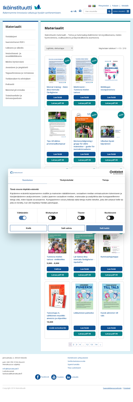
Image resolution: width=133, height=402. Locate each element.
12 (87, 344)
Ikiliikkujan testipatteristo (108, 88)
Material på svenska (15, 90)
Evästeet (127, 388)
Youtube (60, 377)
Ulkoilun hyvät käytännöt (107, 142)
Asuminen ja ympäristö (17, 67)
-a (71, 11)
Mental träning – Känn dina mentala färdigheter (57, 90)
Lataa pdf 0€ (57, 103)
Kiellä (28, 228)
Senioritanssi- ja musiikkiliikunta (14, 54)
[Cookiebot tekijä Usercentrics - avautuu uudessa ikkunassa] (111, 173)
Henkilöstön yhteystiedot (78, 358)
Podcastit (10, 84)
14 (96, 344)
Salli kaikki (104, 228)
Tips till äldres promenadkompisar (56, 142)
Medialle (125, 5)
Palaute (115, 5)
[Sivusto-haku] (109, 11)
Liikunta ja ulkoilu (15, 48)
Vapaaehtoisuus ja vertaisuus (20, 73)
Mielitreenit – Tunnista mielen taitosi (81, 90)
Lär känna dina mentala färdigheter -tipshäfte (84, 259)
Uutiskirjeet (11, 36)
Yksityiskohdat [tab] (66, 180)
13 (92, 344)
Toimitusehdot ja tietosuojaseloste (14, 96)
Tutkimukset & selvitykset (18, 79)
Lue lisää (58, 97)
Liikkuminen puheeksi (84, 312)
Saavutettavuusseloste (112, 388)
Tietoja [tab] (105, 180)
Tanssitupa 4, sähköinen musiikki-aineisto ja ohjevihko (56, 315)
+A (74, 11)
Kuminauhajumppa (109, 256)
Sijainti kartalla (73, 364)
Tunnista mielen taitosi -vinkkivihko (56, 258)
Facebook (45, 377)
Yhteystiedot (103, 5)
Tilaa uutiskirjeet (74, 368)
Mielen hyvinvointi (15, 62)
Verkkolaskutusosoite (76, 361)
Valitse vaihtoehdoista (57, 269)
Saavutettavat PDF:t (15, 42)
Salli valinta (66, 228)
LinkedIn (74, 377)
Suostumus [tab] (27, 180)
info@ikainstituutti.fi (11, 369)
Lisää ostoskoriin (57, 328)
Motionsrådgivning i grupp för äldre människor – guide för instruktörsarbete (84, 145)
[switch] (52, 218)
